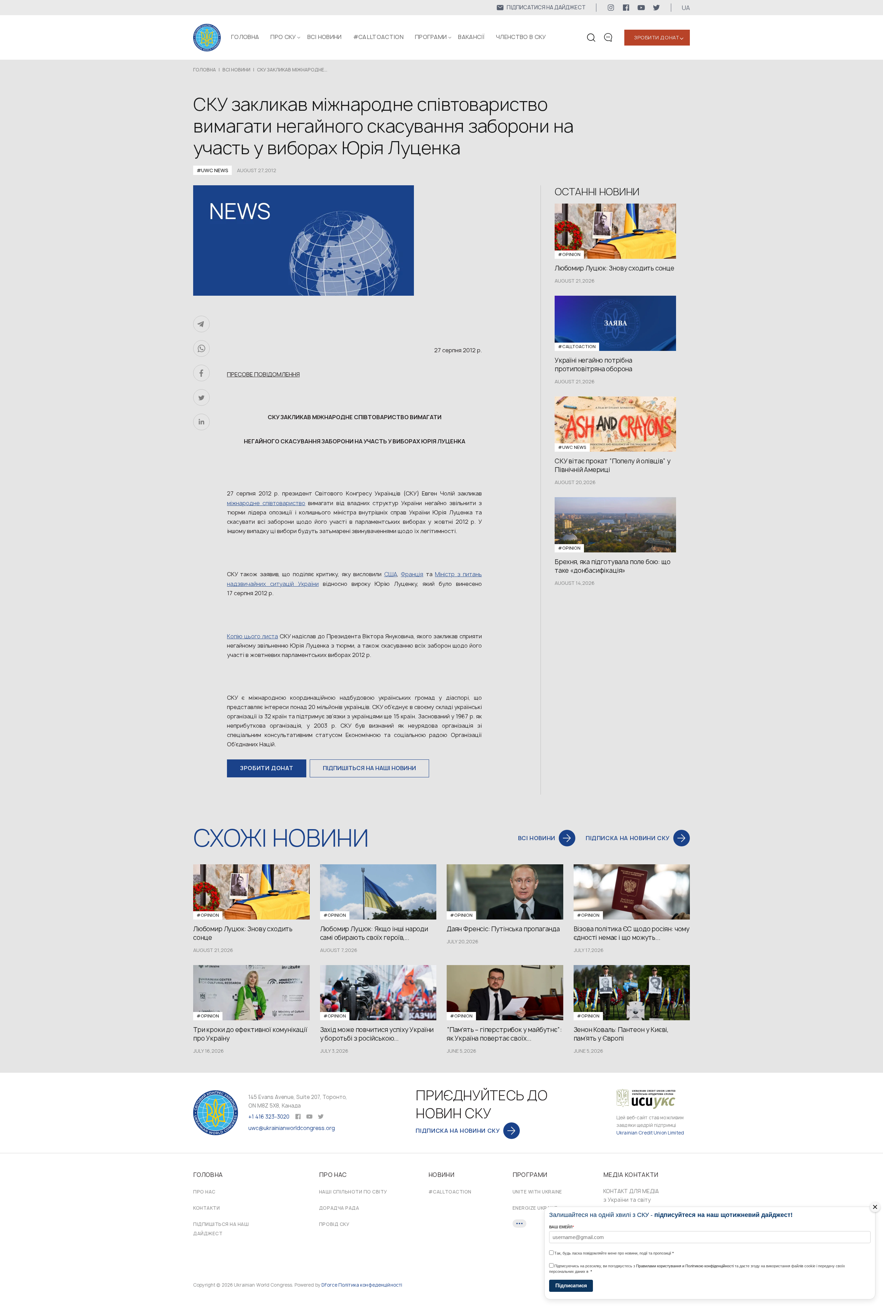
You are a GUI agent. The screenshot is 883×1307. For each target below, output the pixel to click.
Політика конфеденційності (370, 1285)
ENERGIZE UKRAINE (535, 1208)
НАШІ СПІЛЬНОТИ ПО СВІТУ (353, 1192)
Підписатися (571, 1285)
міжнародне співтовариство (266, 503)
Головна (245, 37)
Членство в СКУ (521, 37)
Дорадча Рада (339, 1208)
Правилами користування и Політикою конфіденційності (685, 1266)
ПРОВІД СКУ (334, 1224)
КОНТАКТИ (206, 1208)
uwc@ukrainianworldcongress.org (291, 1128)
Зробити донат (656, 37)
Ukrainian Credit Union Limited (650, 1133)
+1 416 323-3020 (268, 1116)
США (390, 574)
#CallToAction (378, 37)
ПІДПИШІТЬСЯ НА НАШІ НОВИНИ (369, 768)
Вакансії (471, 37)
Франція (412, 574)
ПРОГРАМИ (431, 37)
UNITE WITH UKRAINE (537, 1192)
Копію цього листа (252, 636)
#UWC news (212, 170)
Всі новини (324, 37)
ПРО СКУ (283, 37)
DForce (329, 1285)
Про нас (204, 1192)
